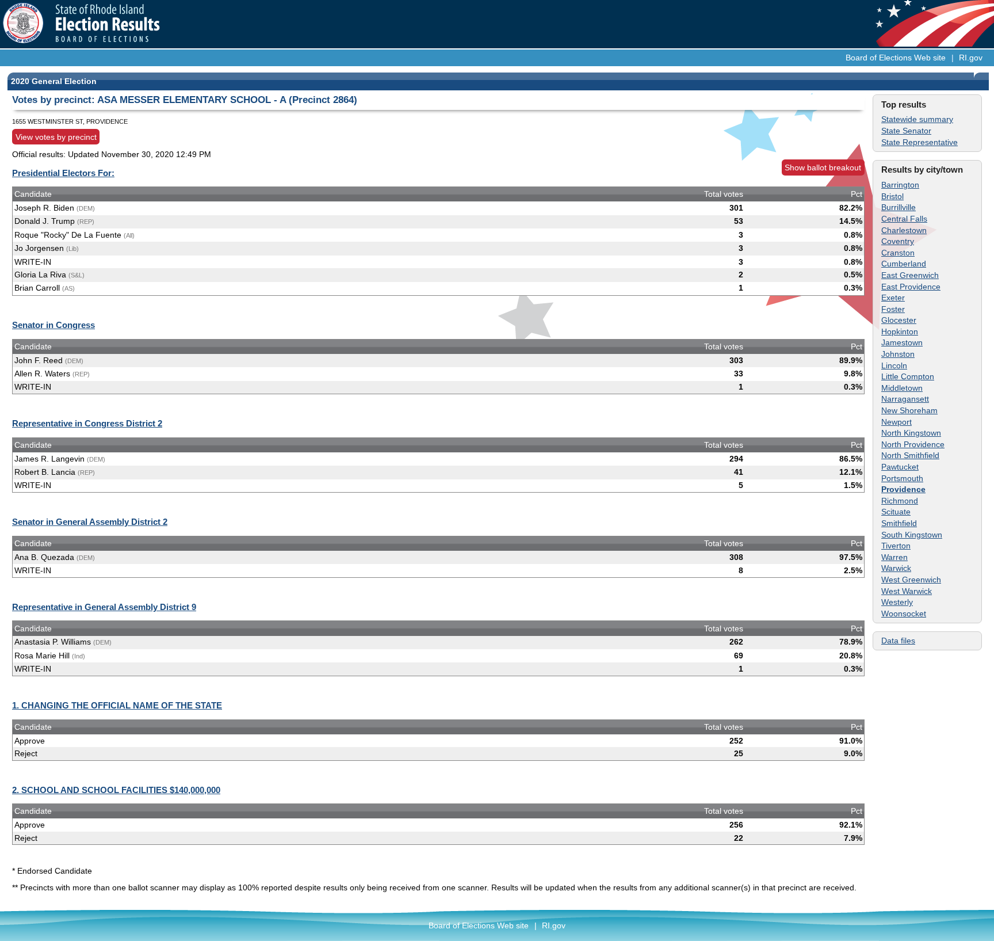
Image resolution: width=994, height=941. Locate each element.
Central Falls (904, 218)
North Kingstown (911, 432)
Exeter (893, 297)
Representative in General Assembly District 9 (104, 607)
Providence (903, 489)
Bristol (892, 196)
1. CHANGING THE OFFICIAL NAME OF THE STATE (117, 705)
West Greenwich (911, 579)
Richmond (899, 500)
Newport (896, 421)
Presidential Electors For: (63, 173)
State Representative (919, 142)
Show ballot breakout (823, 167)
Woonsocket (903, 613)
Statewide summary (917, 119)
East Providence (911, 286)
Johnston (898, 354)
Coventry (897, 241)
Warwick (896, 568)
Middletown (902, 388)
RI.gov (970, 57)
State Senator (906, 130)
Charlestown (904, 230)
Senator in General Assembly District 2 (89, 522)
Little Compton (907, 376)
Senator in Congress (53, 325)
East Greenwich (910, 275)
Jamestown (902, 342)
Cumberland (903, 263)
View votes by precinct (56, 137)
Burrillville (898, 207)
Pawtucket (900, 466)
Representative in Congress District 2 (87, 423)
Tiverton (896, 545)
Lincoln (894, 365)
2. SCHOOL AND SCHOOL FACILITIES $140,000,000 (116, 790)
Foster (893, 309)
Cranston (898, 252)
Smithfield (899, 523)
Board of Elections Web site (896, 57)
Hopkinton (899, 331)
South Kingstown (911, 534)
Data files (898, 640)
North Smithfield (910, 455)
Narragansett (905, 398)
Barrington (900, 184)
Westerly (897, 602)
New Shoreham (909, 410)
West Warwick (906, 591)
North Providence (913, 444)
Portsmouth (902, 478)
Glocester (898, 320)
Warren (894, 557)
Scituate (896, 511)
